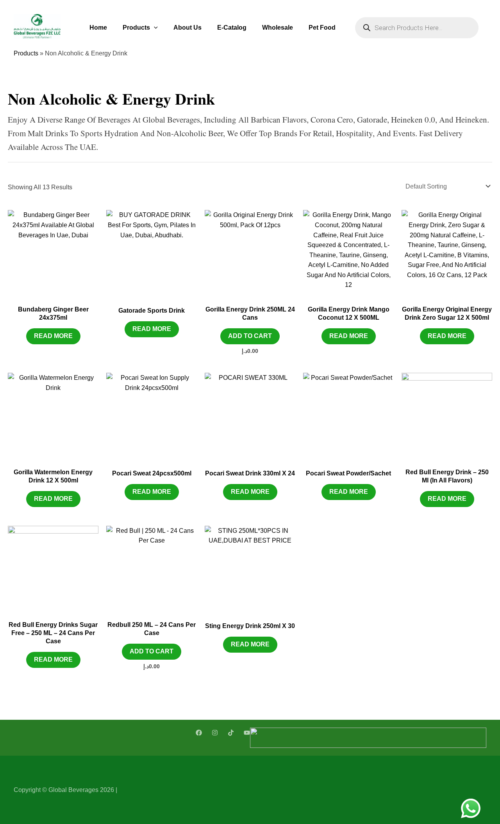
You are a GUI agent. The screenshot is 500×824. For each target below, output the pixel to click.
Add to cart (250, 336)
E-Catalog (231, 27)
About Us (187, 27)
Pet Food (322, 27)
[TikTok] (231, 733)
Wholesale (277, 27)
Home (98, 27)
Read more (53, 336)
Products (136, 27)
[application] (154, 27)
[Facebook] (199, 733)
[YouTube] (247, 733)
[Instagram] (215, 733)
